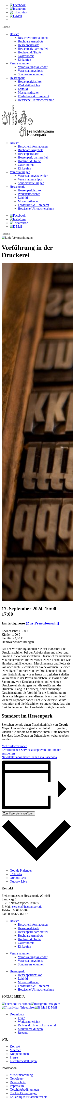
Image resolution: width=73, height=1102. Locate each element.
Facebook (24, 1003)
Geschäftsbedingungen (24, 1089)
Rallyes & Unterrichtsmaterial (37, 1025)
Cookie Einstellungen (23, 1093)
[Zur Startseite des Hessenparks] (36, 121)
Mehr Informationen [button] (14, 746)
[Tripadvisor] (19, 12)
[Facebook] (18, 5)
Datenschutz (18, 1082)
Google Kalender (21, 870)
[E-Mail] (16, 16)
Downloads (17, 1014)
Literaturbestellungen (23, 1061)
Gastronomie (26, 56)
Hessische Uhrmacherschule (36, 100)
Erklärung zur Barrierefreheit (28, 1097)
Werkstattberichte (29, 85)
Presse (14, 1057)
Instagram (53, 1003)
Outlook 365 (18, 877)
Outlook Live (18, 881)
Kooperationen (19, 1053)
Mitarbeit (15, 1050)
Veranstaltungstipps (30, 70)
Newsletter (17, 1078)
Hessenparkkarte (28, 45)
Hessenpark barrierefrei (33, 48)
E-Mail (52, 1007)
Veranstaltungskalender (32, 67)
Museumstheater (28, 92)
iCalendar (16, 874)
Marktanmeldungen (30, 1029)
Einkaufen (24, 59)
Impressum (17, 1086)
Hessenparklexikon (30, 81)
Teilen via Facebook (43, 757)
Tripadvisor (27, 1007)
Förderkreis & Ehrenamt (33, 96)
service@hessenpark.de (27, 906)
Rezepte (23, 1032)
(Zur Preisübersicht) (42, 623)
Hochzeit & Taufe (29, 52)
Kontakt (15, 1046)
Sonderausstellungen (31, 74)
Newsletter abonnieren (16, 757)
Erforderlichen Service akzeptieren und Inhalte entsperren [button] (31, 751)
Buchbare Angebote (30, 41)
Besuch (14, 34)
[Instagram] (18, 8)
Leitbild (23, 89)
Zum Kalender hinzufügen (18, 813)
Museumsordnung (21, 1075)
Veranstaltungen (20, 63)
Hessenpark (17, 78)
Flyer (21, 1018)
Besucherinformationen (33, 37)
